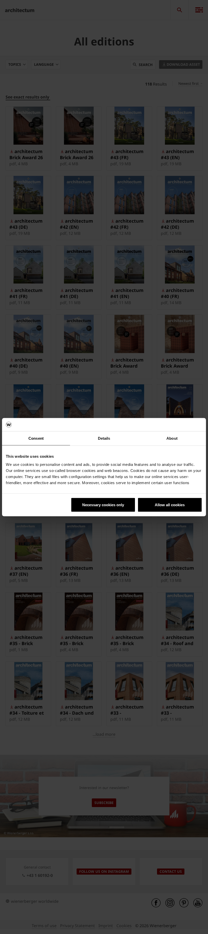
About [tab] (172, 438)
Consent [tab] (36, 438)
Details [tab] (104, 438)
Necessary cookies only (103, 504)
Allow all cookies (170, 504)
